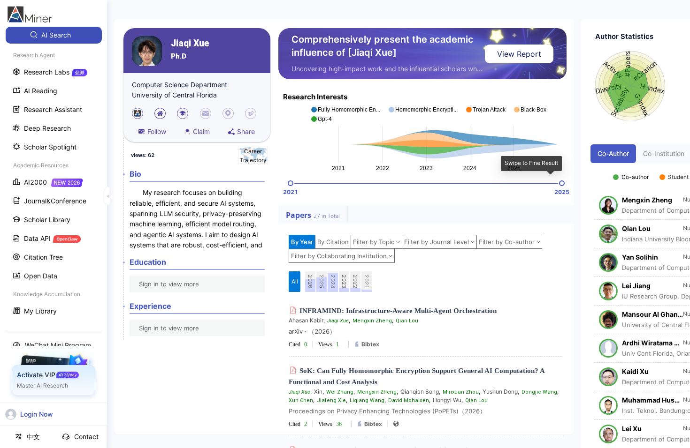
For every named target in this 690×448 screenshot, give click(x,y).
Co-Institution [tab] (663, 153)
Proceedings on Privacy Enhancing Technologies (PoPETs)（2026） (387, 411)
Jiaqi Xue (190, 43)
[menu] (53, 174)
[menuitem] (54, 35)
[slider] (290, 183)
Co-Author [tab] (613, 153)
